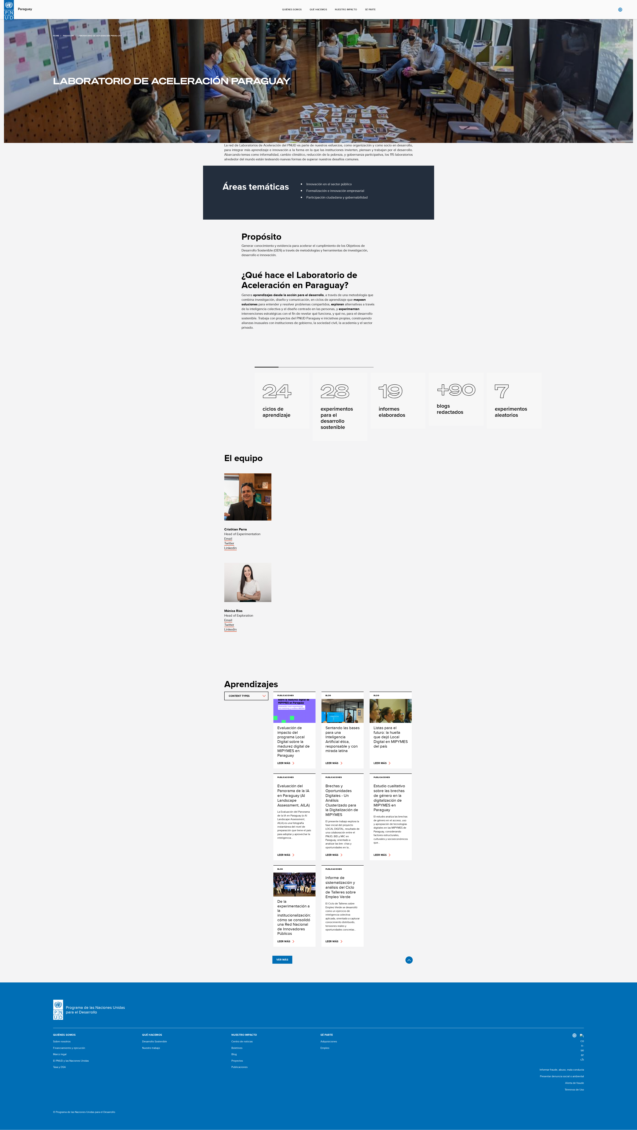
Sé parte (370, 9)
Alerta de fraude (574, 1083)
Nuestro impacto (346, 9)
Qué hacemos (318, 9)
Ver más (282, 960)
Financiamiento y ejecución (69, 1048)
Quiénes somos (292, 9)
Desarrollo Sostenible (154, 1041)
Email (228, 538)
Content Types (239, 696)
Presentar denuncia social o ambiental (562, 1076)
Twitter (229, 543)
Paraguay (25, 9)
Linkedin (230, 547)
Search (627, 9)
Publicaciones (239, 1067)
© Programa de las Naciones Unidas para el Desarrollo (84, 1112)
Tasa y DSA (59, 1067)
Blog (234, 1054)
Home (56, 36)
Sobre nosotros (62, 1041)
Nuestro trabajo (151, 1048)
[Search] (582, 1048)
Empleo (324, 1048)
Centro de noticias (242, 1041)
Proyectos (237, 1061)
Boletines (236, 1048)
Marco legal (60, 1054)
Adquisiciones (328, 1041)
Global (620, 9)
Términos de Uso (574, 1089)
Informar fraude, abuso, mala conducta (562, 1070)
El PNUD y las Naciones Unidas (71, 1061)
